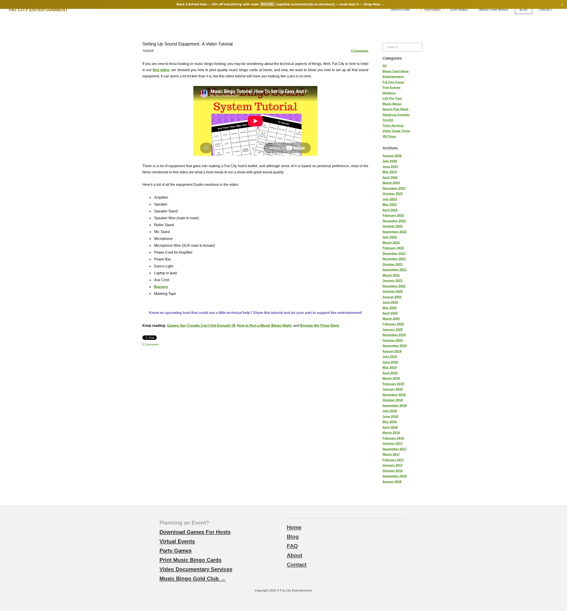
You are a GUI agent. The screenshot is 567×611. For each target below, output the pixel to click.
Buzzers (161, 287)
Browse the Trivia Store (319, 325)
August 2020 (392, 297)
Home (294, 527)
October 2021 (393, 264)
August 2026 (392, 155)
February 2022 (393, 248)
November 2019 (394, 335)
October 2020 (393, 291)
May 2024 (390, 172)
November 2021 (394, 258)
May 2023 (390, 204)
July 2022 (390, 237)
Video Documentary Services (195, 569)
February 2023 (393, 215)
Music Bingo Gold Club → (192, 579)
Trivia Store (400, 9)
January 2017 (393, 465)
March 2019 (391, 378)
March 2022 (391, 242)
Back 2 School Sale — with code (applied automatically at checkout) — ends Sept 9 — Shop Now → (280, 4)
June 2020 (390, 302)
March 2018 (391, 432)
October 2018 (393, 400)
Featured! (432, 9)
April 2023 (390, 210)
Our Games (459, 9)
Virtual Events (177, 541)
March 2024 (391, 182)
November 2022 (394, 221)
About (294, 555)
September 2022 (395, 231)
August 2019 (392, 351)
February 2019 (393, 384)
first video (161, 70)
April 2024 (390, 177)
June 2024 (390, 166)
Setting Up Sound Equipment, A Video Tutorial (187, 43)
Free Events (391, 87)
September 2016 (395, 476)
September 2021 (395, 269)
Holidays (389, 93)
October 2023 (393, 193)
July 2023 (390, 199)
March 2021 (391, 275)
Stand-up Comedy (396, 114)
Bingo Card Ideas (396, 71)
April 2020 (390, 313)
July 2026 (390, 161)
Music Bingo (392, 104)
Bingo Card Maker (494, 9)
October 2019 (393, 340)
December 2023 (394, 188)
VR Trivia (389, 136)
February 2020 (393, 324)
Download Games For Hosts (195, 532)
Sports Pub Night (395, 109)
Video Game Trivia (396, 131)
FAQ (292, 546)
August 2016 (392, 481)
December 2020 (394, 286)
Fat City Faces (393, 82)
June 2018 (390, 416)
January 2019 (393, 389)
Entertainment (393, 76)
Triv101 (388, 120)
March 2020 (391, 318)
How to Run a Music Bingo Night (264, 325)
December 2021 (394, 253)
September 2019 (395, 345)
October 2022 (393, 226)
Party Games (175, 551)
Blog (523, 9)
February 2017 (393, 460)
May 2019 (390, 367)
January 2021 (393, 280)
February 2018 (393, 438)
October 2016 (393, 470)
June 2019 (390, 362)
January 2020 (393, 329)
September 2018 (395, 405)
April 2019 (390, 373)
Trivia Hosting (393, 125)
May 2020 (390, 307)
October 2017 (393, 443)
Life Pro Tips (392, 98)
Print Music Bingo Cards (190, 560)
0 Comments (359, 51)
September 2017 (395, 449)
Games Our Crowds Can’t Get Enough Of (201, 325)
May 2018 (390, 421)
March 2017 (391, 454)
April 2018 (390, 427)
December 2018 (394, 394)
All (384, 65)
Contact (545, 9)
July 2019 (390, 356)
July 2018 (390, 411)
